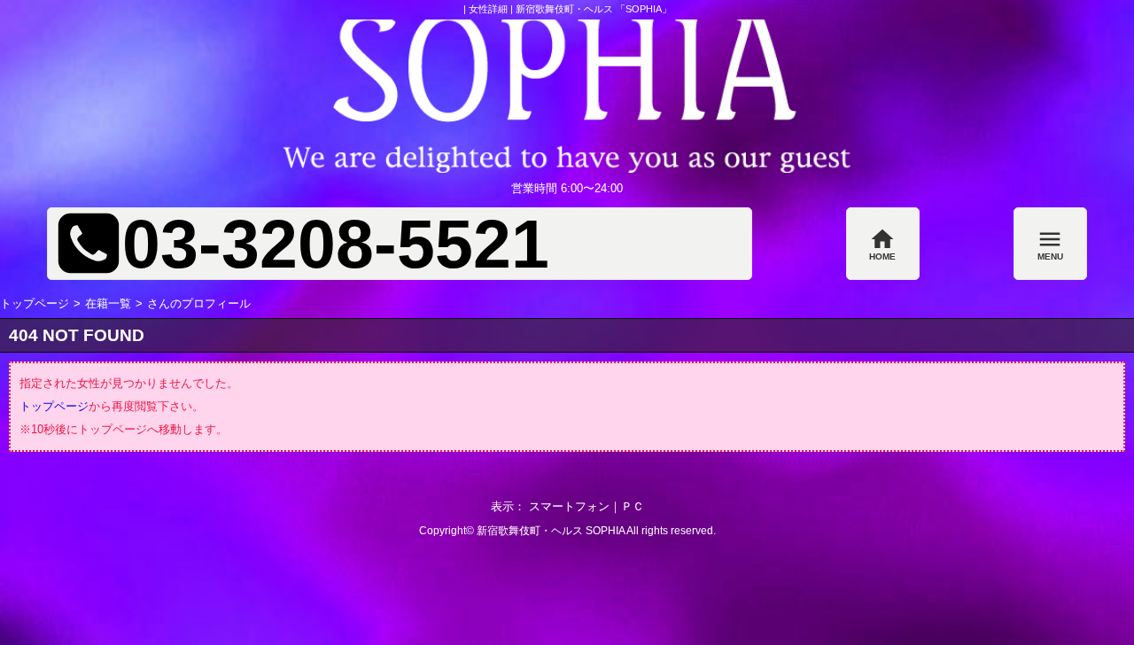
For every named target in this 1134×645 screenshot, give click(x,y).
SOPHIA (605, 531)
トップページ (34, 303)
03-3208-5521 (335, 244)
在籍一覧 (108, 303)
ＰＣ (632, 506)
